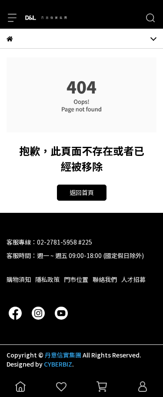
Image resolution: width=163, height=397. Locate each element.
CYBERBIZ (58, 364)
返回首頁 (82, 192)
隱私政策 (47, 279)
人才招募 (133, 279)
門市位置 (76, 279)
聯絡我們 (105, 279)
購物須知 (19, 279)
